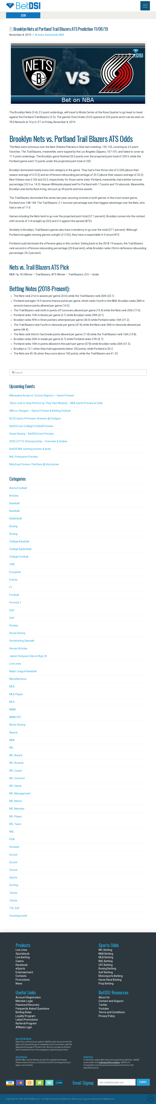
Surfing (13, 885)
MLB (12, 686)
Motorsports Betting (111, 975)
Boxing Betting (107, 968)
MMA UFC (15, 717)
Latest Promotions (27, 1019)
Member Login (24, 1001)
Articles (39, 34)
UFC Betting (106, 964)
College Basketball (20, 549)
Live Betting (23, 957)
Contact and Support (111, 1001)
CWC (12, 564)
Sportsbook (22, 953)
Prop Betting (106, 983)
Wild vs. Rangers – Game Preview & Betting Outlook (40, 410)
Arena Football (18, 488)
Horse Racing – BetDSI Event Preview (31, 433)
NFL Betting (105, 949)
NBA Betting (106, 953)
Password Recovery (27, 1004)
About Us (104, 997)
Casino (20, 961)
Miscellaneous (17, 678)
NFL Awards (16, 762)
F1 (10, 587)
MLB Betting (106, 957)
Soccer (13, 854)
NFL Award (15, 755)
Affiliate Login (24, 1027)
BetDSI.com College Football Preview (31, 426)
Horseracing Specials (21, 640)
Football (14, 594)
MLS (12, 701)
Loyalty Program (25, 1016)
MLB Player (16, 694)
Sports (13, 877)
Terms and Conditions (112, 1012)
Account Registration (28, 997)
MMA (12, 709)
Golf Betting (106, 972)
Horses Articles (18, 648)
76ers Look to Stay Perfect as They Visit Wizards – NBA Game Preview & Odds (56, 403)
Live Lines (15, 663)
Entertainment (24, 972)
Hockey (13, 625)
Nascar (13, 732)
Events (13, 579)
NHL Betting (106, 961)
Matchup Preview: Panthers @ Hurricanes (34, 464)
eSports (20, 968)
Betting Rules (24, 1012)
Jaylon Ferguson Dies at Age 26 (28, 656)
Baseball (14, 503)
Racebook (22, 964)
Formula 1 (15, 602)
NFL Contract (17, 778)
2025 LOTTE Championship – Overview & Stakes (38, 441)
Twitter (103, 1004)
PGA (12, 839)
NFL (11, 747)
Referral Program (26, 1023)
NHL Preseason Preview (23, 456)
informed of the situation (109, 1062)
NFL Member (17, 808)
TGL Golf (14, 908)
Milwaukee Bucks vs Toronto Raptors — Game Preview (41, 395)
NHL (11, 831)
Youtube (104, 1008)
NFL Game (15, 785)
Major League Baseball (23, 671)
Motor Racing (17, 724)
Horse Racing (17, 633)
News (19, 983)
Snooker (14, 846)
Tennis (13, 892)
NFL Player (15, 816)
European (15, 572)
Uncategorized (18, 915)
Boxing (13, 526)
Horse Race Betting (110, 979)
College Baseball (19, 541)
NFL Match (15, 801)
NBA (61, 34)
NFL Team (15, 824)
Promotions (23, 979)
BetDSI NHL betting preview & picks (30, 448)
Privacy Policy (107, 1016)
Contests (21, 975)
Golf (11, 610)
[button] (145, 5)
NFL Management (20, 793)
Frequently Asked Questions (32, 1008)
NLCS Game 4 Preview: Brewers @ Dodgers (35, 418)
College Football (18, 556)
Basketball (51, 34)
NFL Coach (15, 770)
